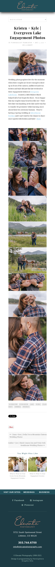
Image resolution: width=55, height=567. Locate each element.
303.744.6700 (27, 542)
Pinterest (29, 505)
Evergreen (23, 404)
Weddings (29, 492)
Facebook (19, 500)
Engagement (27, 45)
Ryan (39, 119)
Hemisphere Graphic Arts (33, 560)
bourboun (13, 404)
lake (32, 404)
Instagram (37, 500)
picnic (38, 404)
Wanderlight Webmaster (21, 43)
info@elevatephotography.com (27, 547)
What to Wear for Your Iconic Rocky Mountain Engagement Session (17, 476)
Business (44, 492)
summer (18, 407)
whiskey (26, 407)
